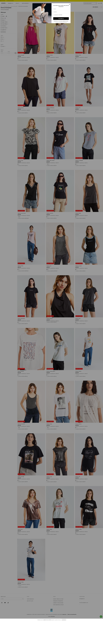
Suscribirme (61, 18)
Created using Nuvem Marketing (61, 22)
